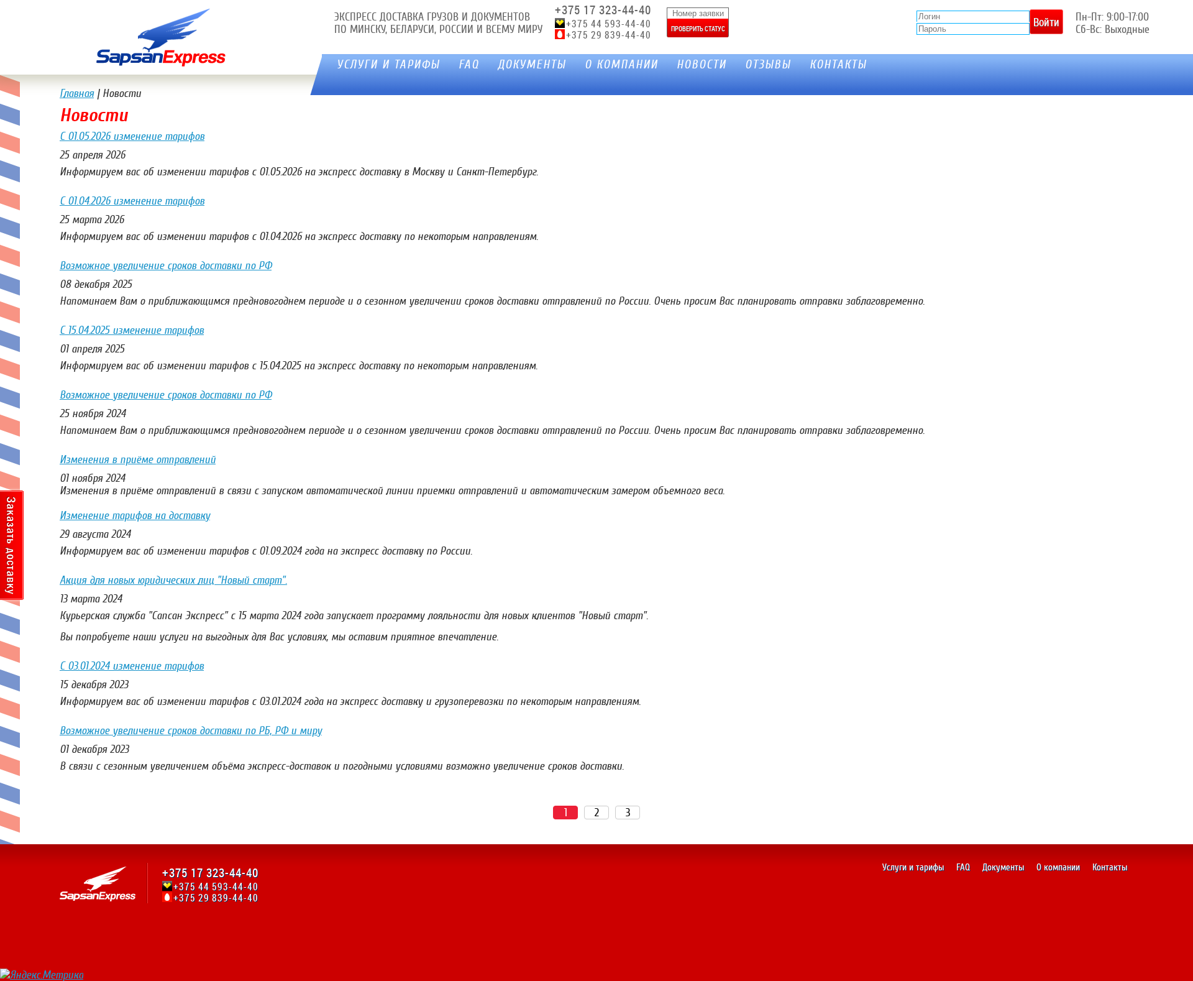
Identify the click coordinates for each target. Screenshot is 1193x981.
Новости (701, 64)
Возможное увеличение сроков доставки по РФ (166, 265)
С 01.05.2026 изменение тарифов (132, 136)
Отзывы (768, 64)
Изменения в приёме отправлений (138, 459)
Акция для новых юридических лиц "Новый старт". (173, 580)
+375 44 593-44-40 (608, 23)
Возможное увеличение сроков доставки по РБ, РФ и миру (191, 730)
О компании (621, 64)
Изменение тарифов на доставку (135, 515)
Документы (532, 64)
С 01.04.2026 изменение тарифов (132, 201)
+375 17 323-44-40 (603, 9)
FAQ (469, 64)
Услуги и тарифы (388, 64)
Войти (1046, 21)
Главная (77, 93)
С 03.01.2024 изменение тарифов (132, 666)
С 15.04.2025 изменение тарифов (132, 330)
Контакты (838, 64)
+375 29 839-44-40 (608, 34)
